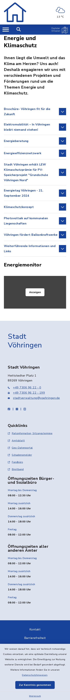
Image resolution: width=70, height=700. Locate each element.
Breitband (18, 469)
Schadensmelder (22, 455)
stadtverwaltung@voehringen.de (36, 398)
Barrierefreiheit (35, 638)
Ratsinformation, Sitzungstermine (32, 433)
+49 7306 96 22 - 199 (29, 393)
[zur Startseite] (15, 12)
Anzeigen (35, 292)
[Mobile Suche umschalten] (18, 30)
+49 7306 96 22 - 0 (27, 387)
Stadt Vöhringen (25, 341)
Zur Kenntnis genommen (35, 685)
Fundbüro (17, 462)
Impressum (35, 696)
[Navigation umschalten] (5, 29)
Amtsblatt (18, 440)
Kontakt (35, 629)
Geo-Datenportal (22, 448)
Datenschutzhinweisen (34, 675)
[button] (35, 111)
